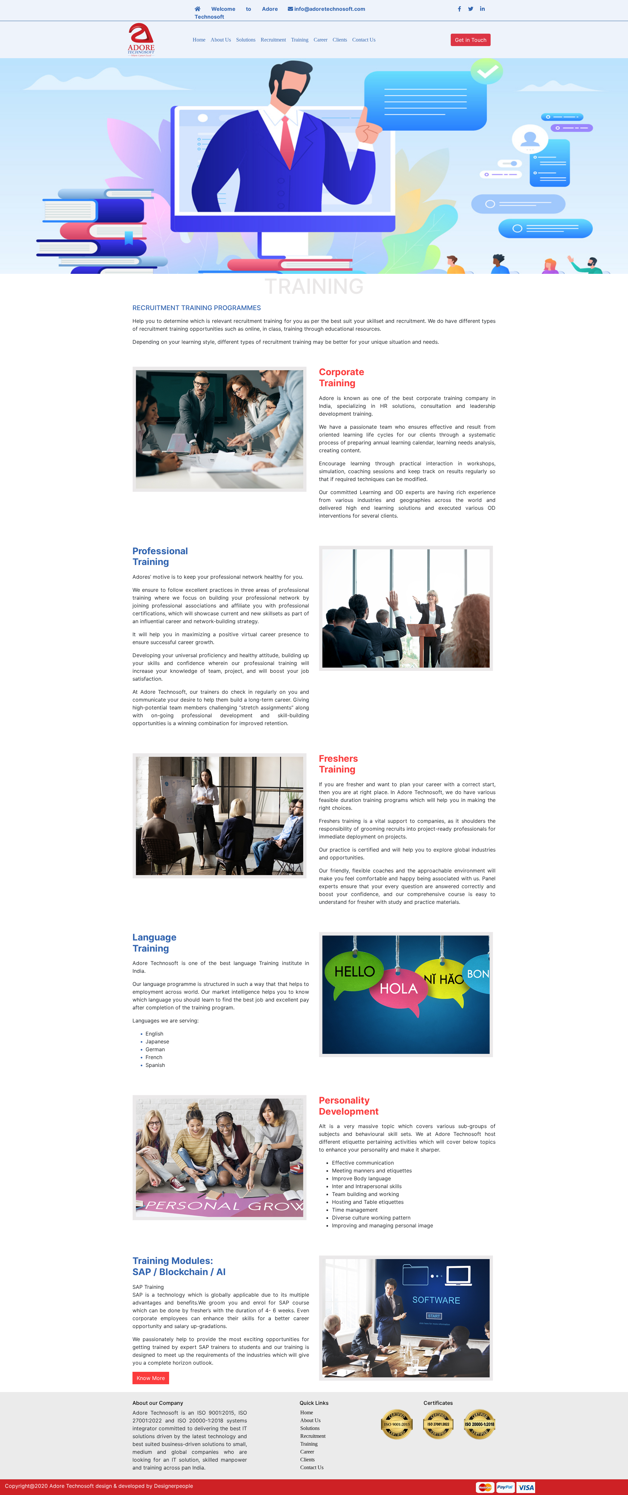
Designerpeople (173, 1486)
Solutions (245, 39)
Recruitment (273, 39)
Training (299, 39)
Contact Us (363, 39)
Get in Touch (470, 40)
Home (199, 39)
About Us (221, 39)
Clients (340, 39)
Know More (151, 1378)
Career (320, 39)
